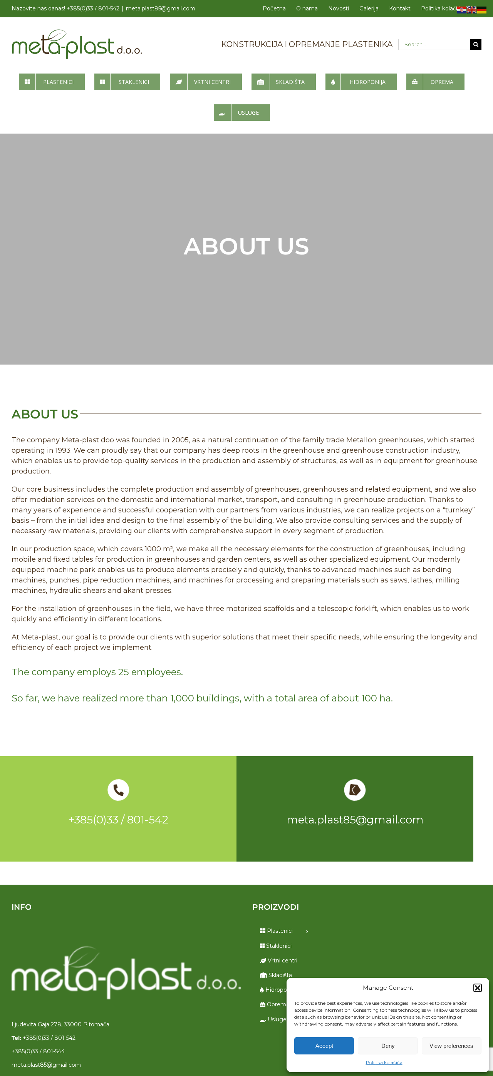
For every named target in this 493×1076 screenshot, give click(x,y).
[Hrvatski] (462, 9)
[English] (472, 9)
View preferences (451, 1046)
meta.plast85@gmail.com (160, 8)
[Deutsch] (482, 9)
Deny (388, 1046)
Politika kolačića (384, 1062)
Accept (324, 1046)
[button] (477, 988)
